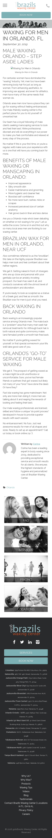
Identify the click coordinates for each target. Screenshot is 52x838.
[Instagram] (37, 642)
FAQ (26, 520)
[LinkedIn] (30, 642)
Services (26, 550)
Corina (36, 444)
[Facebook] (14, 642)
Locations (26, 609)
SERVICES (26, 652)
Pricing (26, 579)
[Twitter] (22, 642)
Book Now (26, 15)
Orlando (10, 487)
